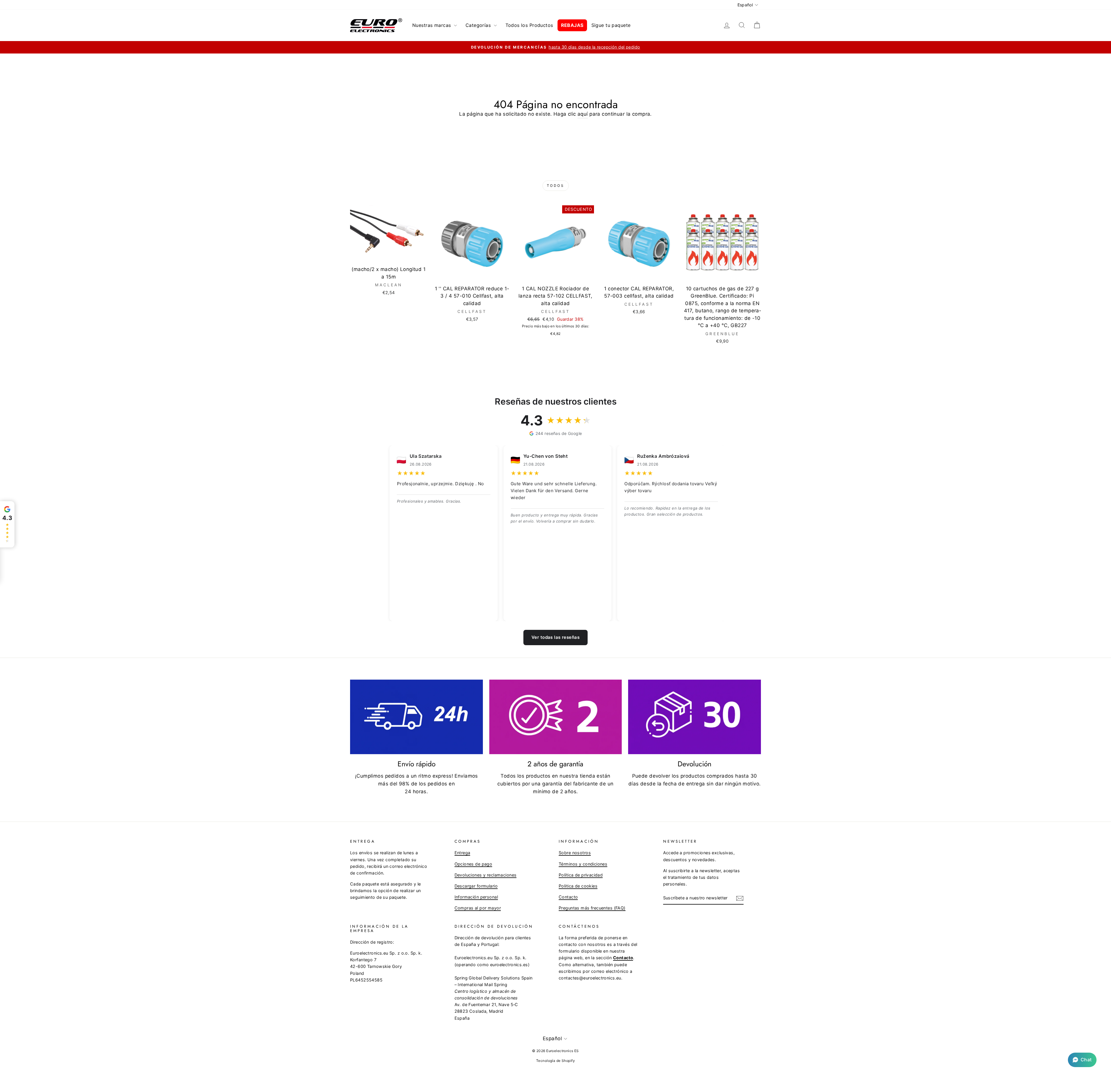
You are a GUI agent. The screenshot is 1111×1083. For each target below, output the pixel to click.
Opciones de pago (473, 863)
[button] (1082, 1060)
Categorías (479, 25)
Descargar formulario (476, 885)
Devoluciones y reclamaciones (486, 874)
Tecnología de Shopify (555, 1060)
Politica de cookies (578, 885)
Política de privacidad (581, 874)
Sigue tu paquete (611, 25)
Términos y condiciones (583, 863)
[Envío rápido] (416, 717)
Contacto (568, 896)
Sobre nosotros (575, 852)
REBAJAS (572, 25)
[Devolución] (694, 717)
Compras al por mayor (478, 907)
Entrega (462, 852)
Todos (555, 185)
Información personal (476, 896)
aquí (582, 114)
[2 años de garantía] (555, 717)
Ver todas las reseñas (555, 637)
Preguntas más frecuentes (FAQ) (592, 907)
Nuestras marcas (432, 25)
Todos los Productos (529, 25)
